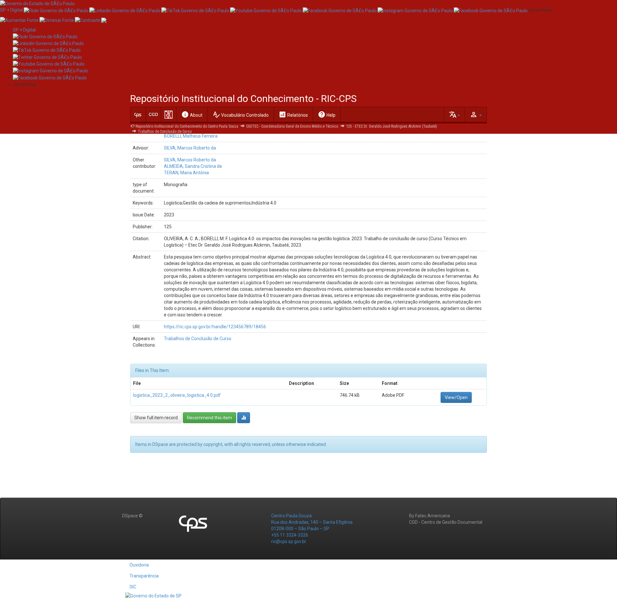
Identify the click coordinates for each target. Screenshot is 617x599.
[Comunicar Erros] (103, 19)
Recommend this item (209, 417)
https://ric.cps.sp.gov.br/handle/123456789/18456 (215, 326)
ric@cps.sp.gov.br (288, 541)
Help (326, 114)
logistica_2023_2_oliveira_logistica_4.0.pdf (177, 395)
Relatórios (293, 114)
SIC (133, 586)
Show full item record (156, 417)
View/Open (456, 397)
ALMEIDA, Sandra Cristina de (193, 166)
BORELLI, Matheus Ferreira (191, 136)
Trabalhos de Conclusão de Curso (165, 131)
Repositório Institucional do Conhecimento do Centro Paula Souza (187, 126)
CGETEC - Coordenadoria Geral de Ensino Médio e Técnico (292, 126)
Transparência (144, 575)
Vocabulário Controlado (240, 114)
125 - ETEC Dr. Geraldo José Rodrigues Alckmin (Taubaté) (391, 126)
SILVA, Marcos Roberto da (190, 147)
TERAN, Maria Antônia (186, 172)
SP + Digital (11, 10)
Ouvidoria (139, 564)
